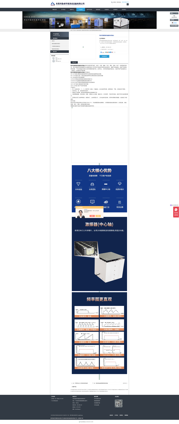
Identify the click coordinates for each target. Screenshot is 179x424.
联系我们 (124, 9)
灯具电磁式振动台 (74, 389)
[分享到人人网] (110, 52)
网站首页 (55, 9)
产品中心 (74, 30)
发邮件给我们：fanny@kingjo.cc (107, 49)
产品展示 (81, 9)
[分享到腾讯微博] (109, 52)
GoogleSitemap (80, 415)
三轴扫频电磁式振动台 (103, 391)
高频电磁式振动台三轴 (94, 391)
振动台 (53, 40)
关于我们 (63, 9)
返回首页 (111, 415)
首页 (71, 30)
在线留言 (107, 9)
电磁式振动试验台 (55, 48)
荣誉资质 (98, 9)
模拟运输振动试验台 (56, 43)
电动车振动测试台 (85, 391)
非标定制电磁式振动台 (103, 389)
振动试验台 (79, 30)
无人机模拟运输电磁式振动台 (92, 389)
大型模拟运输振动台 (56, 46)
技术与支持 (89, 9)
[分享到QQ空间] (106, 52)
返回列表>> (125, 383)
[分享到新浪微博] (107, 52)
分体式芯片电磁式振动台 (113, 389)
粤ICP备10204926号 (73, 415)
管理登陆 (126, 415)
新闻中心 (72, 9)
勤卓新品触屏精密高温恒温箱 (102, 383)
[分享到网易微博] (112, 52)
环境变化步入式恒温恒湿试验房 (81, 383)
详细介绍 (74, 62)
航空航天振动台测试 (82, 389)
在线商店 (115, 9)
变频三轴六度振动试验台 (77, 391)
